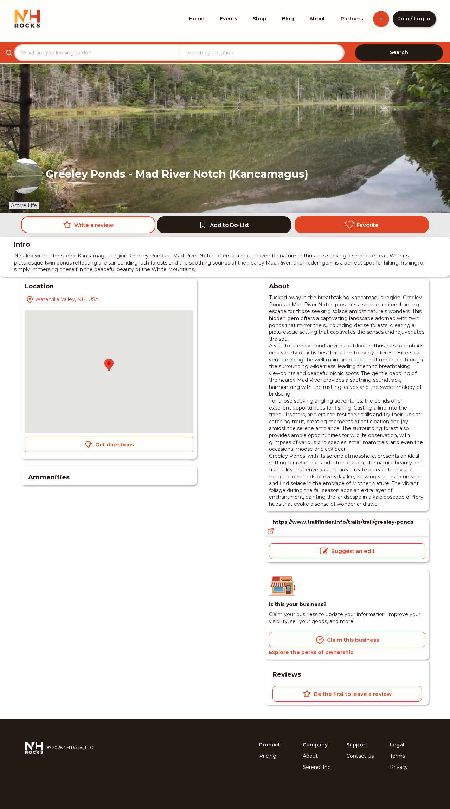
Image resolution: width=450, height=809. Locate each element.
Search (399, 52)
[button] (109, 365)
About (310, 756)
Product (269, 745)
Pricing (267, 756)
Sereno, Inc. (317, 767)
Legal (397, 745)
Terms (397, 756)
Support (356, 745)
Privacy (399, 767)
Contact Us (360, 756)
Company (315, 745)
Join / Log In (414, 18)
